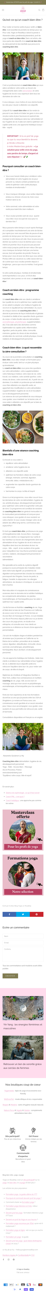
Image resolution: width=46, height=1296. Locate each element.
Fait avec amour (23, 1272)
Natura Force (9, 1110)
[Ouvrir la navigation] (3, 10)
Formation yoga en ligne (15, 1230)
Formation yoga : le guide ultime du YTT (21, 1194)
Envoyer (10, 976)
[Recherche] (39, 10)
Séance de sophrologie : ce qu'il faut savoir (23, 793)
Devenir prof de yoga (14, 1213)
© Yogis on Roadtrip (23, 1269)
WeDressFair (9, 1099)
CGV (33, 1255)
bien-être (12, 1183)
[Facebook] (3, 1259)
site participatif (29, 1180)
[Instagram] (8, 1259)
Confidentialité (23, 1255)
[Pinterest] (14, 1259)
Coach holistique (12, 800)
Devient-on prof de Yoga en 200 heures (21, 1220)
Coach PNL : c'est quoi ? (15, 797)
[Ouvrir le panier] (43, 10)
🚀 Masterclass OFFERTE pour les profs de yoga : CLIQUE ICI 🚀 (23, 2)
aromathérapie (8, 322)
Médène (14, 1105)
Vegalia (19, 1110)
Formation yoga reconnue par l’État (20, 1223)
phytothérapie (20, 322)
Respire (6, 1105)
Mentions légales (9, 1255)
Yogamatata (9, 1091)
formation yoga (28, 1202)
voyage (22, 1183)
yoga (5, 1183)
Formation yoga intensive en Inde (19, 1206)
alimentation (27, 91)
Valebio (27, 1110)
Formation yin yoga (13, 1237)
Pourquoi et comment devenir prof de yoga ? (24, 1198)
